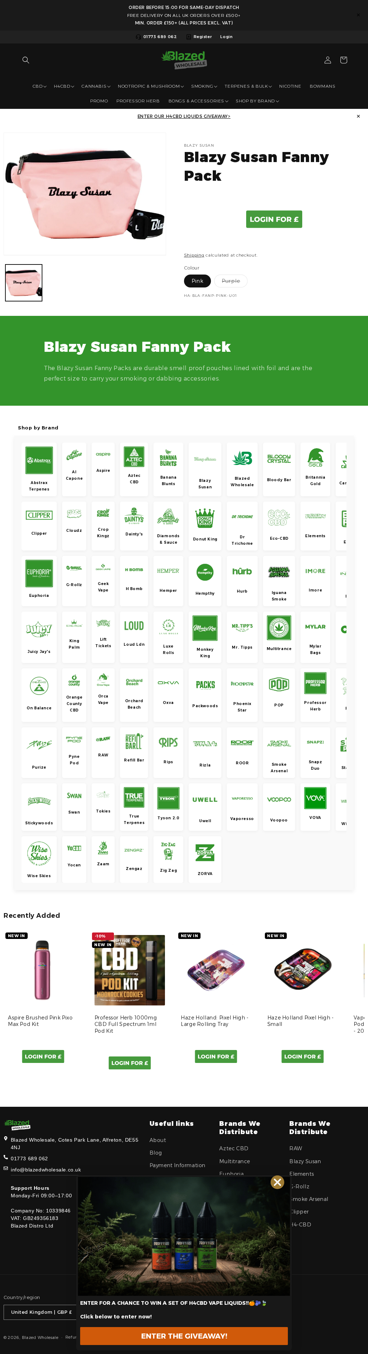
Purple (235, 282)
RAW (295, 1148)
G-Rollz (299, 1186)
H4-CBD (300, 1224)
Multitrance (234, 1161)
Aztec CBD (233, 1148)
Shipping (194, 255)
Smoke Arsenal (308, 1199)
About (158, 1140)
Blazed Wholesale (40, 1337)
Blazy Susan (305, 1161)
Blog (156, 1153)
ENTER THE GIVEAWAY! (184, 1336)
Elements (301, 1174)
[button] (26, 60)
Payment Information (178, 1165)
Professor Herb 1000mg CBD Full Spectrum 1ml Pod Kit (126, 1024)
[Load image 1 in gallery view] (23, 282)
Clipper (299, 1211)
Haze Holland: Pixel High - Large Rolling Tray (215, 1020)
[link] (184, 1236)
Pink (197, 281)
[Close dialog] (277, 1182)
